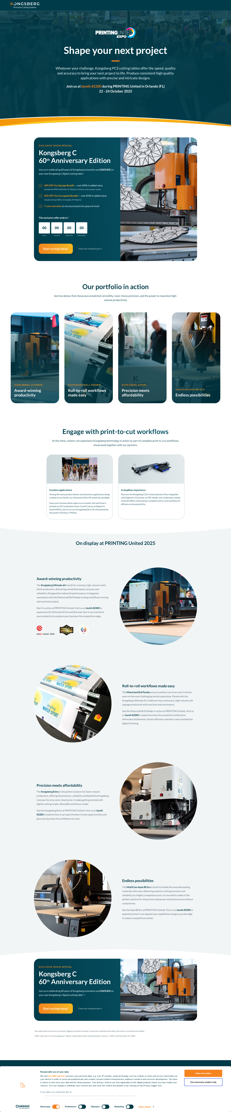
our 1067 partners (57, 1076)
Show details (144, 1107)
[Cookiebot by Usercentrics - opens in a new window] (22, 1107)
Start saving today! (55, 248)
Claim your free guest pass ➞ (90, 249)
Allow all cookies (203, 1073)
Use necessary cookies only (203, 1082)
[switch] (82, 1107)
